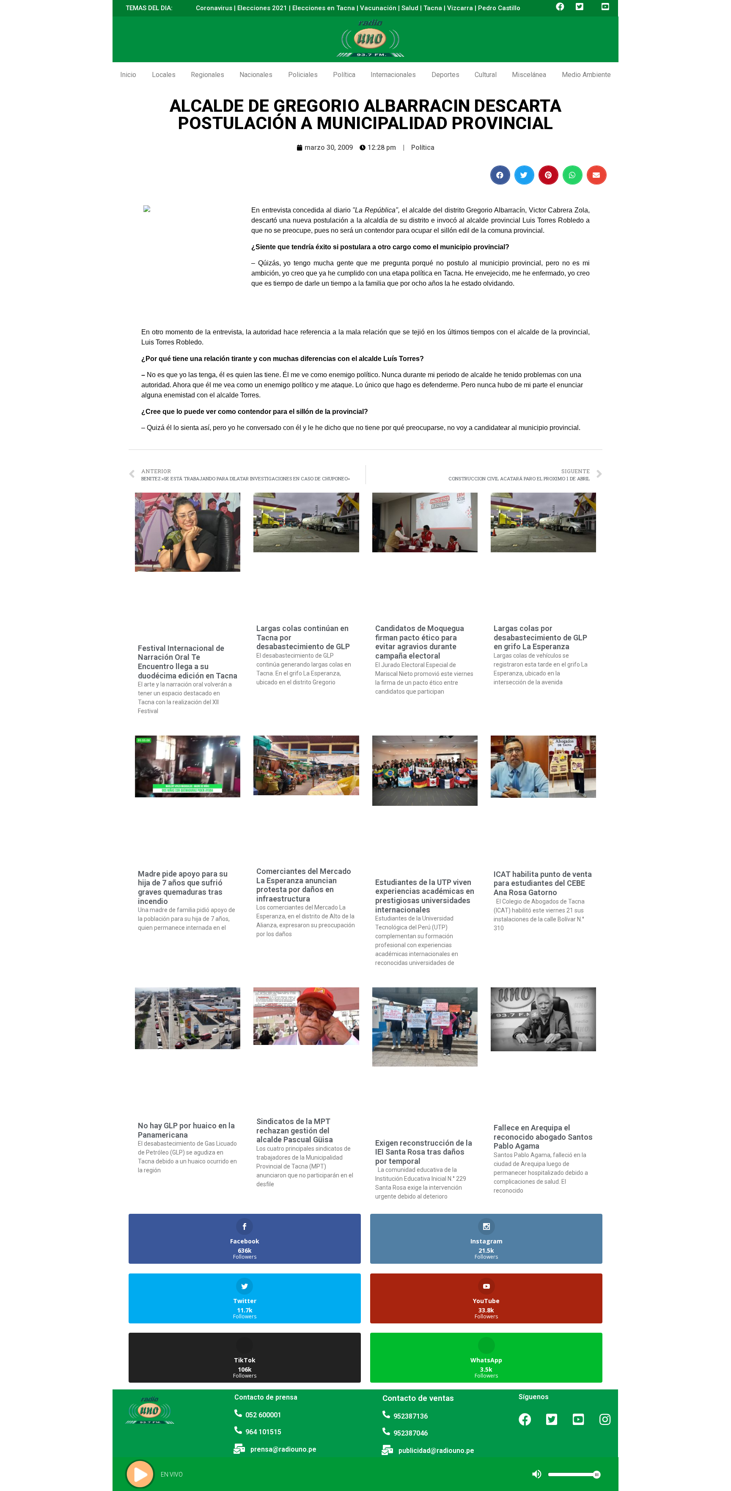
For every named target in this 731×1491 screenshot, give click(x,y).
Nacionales (255, 75)
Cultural (486, 75)
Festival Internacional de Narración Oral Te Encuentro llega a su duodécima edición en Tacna (187, 662)
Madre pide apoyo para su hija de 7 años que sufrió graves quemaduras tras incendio (183, 887)
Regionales (207, 75)
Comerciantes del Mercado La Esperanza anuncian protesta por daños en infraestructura (303, 885)
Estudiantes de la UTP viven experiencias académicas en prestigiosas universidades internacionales (424, 896)
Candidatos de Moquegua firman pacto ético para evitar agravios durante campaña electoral (419, 642)
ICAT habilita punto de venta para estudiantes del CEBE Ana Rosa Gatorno (543, 883)
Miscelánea (529, 75)
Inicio (128, 75)
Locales (164, 75)
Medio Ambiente (586, 75)
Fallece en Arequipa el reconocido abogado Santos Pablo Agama (543, 1136)
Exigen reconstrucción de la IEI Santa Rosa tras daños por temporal (423, 1152)
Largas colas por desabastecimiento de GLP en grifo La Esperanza (540, 637)
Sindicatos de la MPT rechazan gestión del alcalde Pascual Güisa (294, 1130)
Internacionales (393, 75)
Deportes (445, 75)
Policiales (303, 75)
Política (344, 75)
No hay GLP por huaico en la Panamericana (186, 1130)
